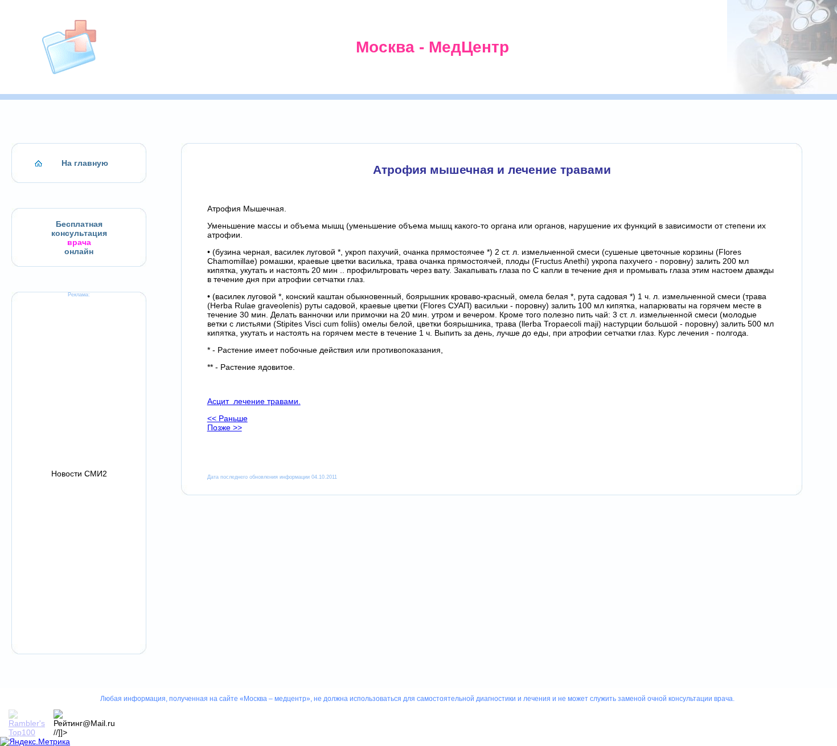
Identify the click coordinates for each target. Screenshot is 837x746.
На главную (84, 163)
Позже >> (224, 427)
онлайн (78, 251)
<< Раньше (227, 418)
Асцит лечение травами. (254, 401)
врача (79, 242)
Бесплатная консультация (79, 228)
